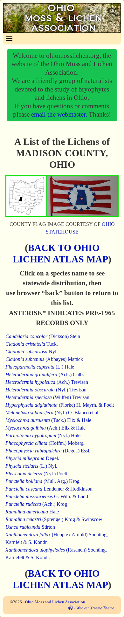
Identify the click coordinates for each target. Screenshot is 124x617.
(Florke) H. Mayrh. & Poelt (59, 405)
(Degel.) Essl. (47, 450)
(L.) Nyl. (31, 466)
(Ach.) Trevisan (46, 382)
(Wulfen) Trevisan (47, 397)
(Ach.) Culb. (44, 374)
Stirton (30, 527)
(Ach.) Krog (36, 504)
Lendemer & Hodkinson (49, 489)
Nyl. (31, 351)
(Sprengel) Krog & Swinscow (53, 519)
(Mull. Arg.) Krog (42, 481)
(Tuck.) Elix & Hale (48, 420)
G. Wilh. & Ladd (46, 496)
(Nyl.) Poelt (36, 473)
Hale (32, 511)
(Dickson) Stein (42, 336)
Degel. (32, 458)
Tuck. (31, 344)
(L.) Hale (39, 367)
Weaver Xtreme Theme (95, 608)
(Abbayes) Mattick (44, 359)
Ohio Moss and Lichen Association (55, 602)
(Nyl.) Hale (42, 435)
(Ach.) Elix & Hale (45, 428)
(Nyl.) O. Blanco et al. (52, 412)
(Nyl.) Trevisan (45, 389)
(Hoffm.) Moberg (44, 443)
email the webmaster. (60, 114)
